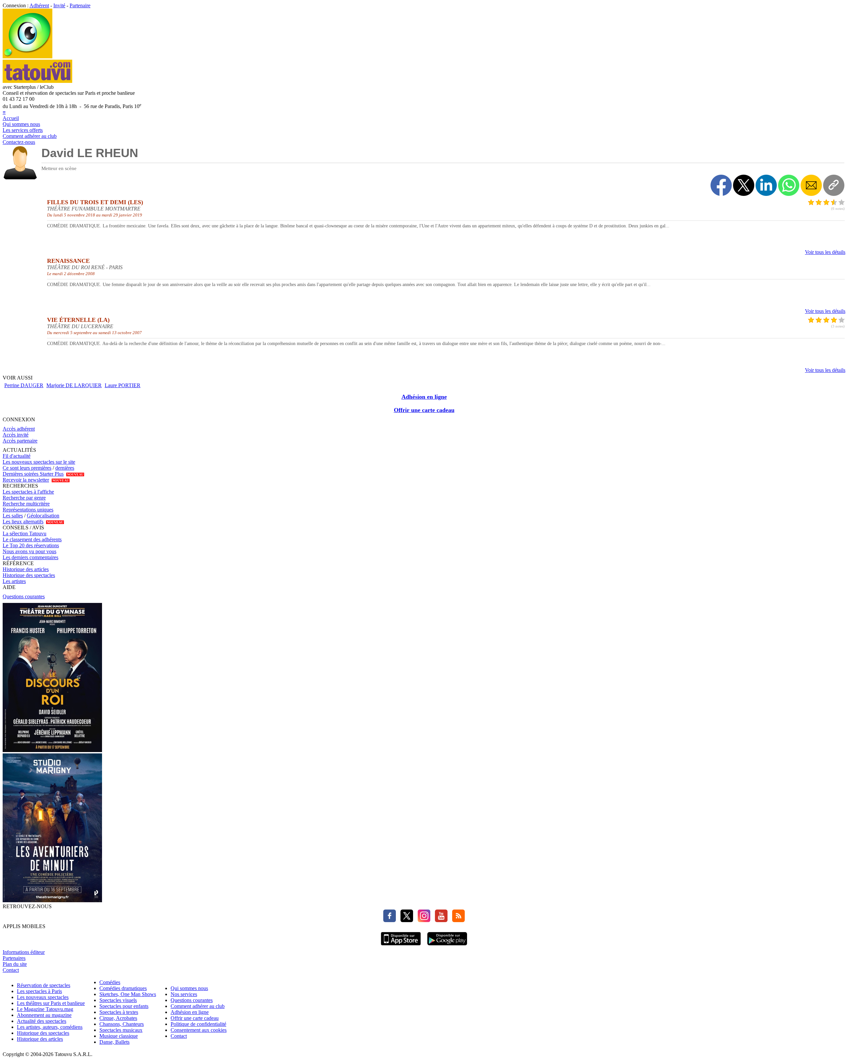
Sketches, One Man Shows (127, 994)
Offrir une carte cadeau (424, 410)
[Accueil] (27, 56)
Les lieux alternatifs (23, 521)
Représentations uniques (28, 509)
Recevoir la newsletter (26, 480)
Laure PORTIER (122, 385)
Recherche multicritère (26, 503)
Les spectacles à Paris (39, 991)
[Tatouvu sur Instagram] (422, 920)
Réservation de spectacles (43, 985)
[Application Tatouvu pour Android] (447, 946)
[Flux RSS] (457, 920)
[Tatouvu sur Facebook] (389, 920)
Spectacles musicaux (120, 1030)
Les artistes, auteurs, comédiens (49, 1027)
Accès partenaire (20, 440)
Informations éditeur (24, 952)
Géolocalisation (43, 515)
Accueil (11, 118)
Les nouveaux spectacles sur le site (39, 462)
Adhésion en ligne (424, 396)
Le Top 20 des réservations (31, 545)
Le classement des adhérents (32, 539)
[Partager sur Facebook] (721, 185)
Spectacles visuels (118, 1000)
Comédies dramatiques (123, 988)
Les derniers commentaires (30, 557)
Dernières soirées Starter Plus (33, 474)
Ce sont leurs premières (27, 468)
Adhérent (39, 5)
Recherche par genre (24, 498)
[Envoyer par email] (811, 185)
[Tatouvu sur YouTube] (440, 920)
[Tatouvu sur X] (405, 920)
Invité (59, 5)
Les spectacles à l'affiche (28, 492)
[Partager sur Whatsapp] (788, 185)
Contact (11, 970)
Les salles (13, 515)
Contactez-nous (19, 142)
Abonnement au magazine (44, 1015)
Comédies (109, 982)
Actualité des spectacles (41, 1021)
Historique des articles (26, 569)
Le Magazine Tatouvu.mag (45, 1009)
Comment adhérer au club (30, 136)
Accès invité (15, 435)
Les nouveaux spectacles (43, 997)
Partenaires (14, 958)
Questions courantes (24, 596)
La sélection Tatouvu (24, 533)
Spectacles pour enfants (123, 1006)
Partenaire (80, 5)
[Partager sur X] (743, 185)
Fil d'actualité (16, 456)
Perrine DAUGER (23, 385)
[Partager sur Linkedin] (766, 185)
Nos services (184, 994)
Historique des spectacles (29, 575)
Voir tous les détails (825, 252)
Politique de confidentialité (198, 1024)
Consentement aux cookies (199, 1030)
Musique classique (118, 1036)
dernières (64, 468)
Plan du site (15, 964)
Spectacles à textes (118, 1012)
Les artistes (14, 581)
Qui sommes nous (21, 124)
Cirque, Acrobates (118, 1018)
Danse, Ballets (114, 1042)
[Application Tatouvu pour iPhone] (400, 946)
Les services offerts (23, 130)
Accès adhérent (19, 429)
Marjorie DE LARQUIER (74, 385)
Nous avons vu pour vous (29, 551)
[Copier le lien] (833, 185)
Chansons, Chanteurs (121, 1024)
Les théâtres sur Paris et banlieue (51, 1003)
